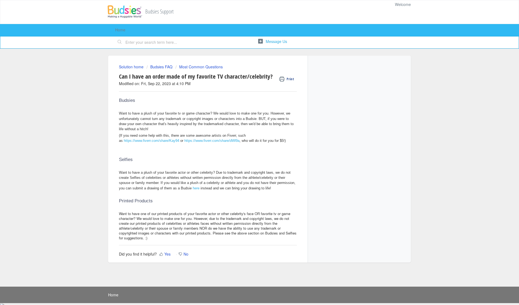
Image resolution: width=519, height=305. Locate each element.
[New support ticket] (272, 41)
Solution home (132, 66)
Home (120, 29)
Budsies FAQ (161, 66)
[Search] (120, 42)
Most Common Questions (201, 66)
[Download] (249, 81)
